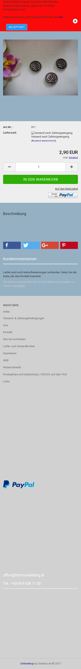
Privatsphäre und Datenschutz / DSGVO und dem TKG (35, 374)
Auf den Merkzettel (66, 188)
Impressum (10, 353)
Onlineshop (27, 663)
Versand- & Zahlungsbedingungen (23, 318)
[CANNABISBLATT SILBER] (40, 67)
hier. (61, 17)
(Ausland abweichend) (43, 140)
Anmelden (19, 285)
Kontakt (7, 332)
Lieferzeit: (10, 132)
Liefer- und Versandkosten (19, 346)
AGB (6, 360)
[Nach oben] (69, 663)
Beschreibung (14, 213)
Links (6, 381)
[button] (12, 245)
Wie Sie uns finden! (14, 339)
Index (6, 311)
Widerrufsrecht (12, 367)
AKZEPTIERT (17, 27)
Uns (5, 325)
